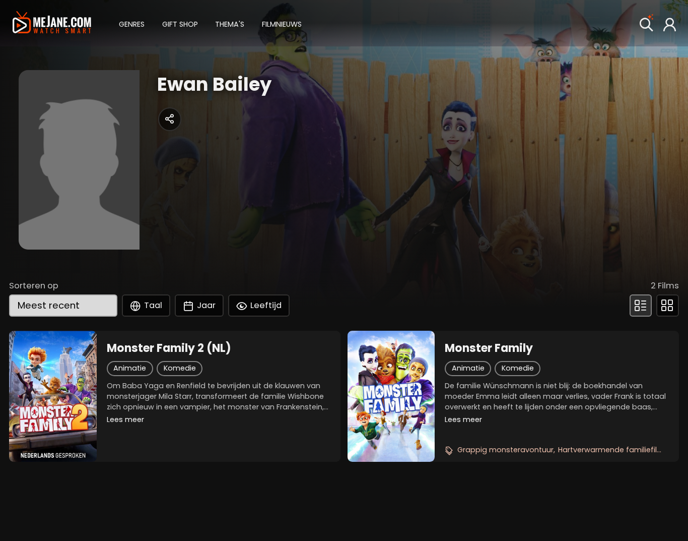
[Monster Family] (391, 396)
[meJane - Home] (52, 23)
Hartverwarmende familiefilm (611, 450)
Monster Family (489, 348)
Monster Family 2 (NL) (169, 348)
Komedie (180, 368)
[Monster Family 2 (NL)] (52, 396)
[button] (132, 23)
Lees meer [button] (125, 419)
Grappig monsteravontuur (505, 450)
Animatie (129, 368)
